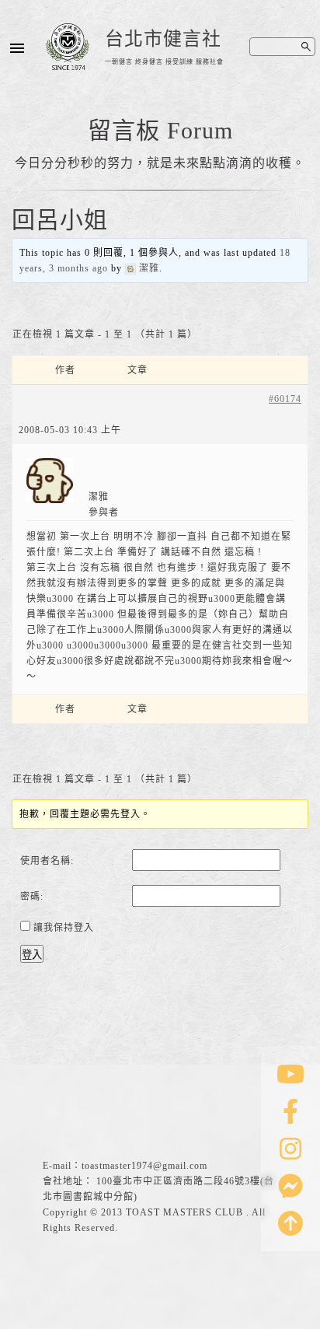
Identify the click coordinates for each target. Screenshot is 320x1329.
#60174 (285, 398)
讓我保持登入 (63, 927)
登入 (32, 954)
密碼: (31, 896)
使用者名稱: (47, 860)
